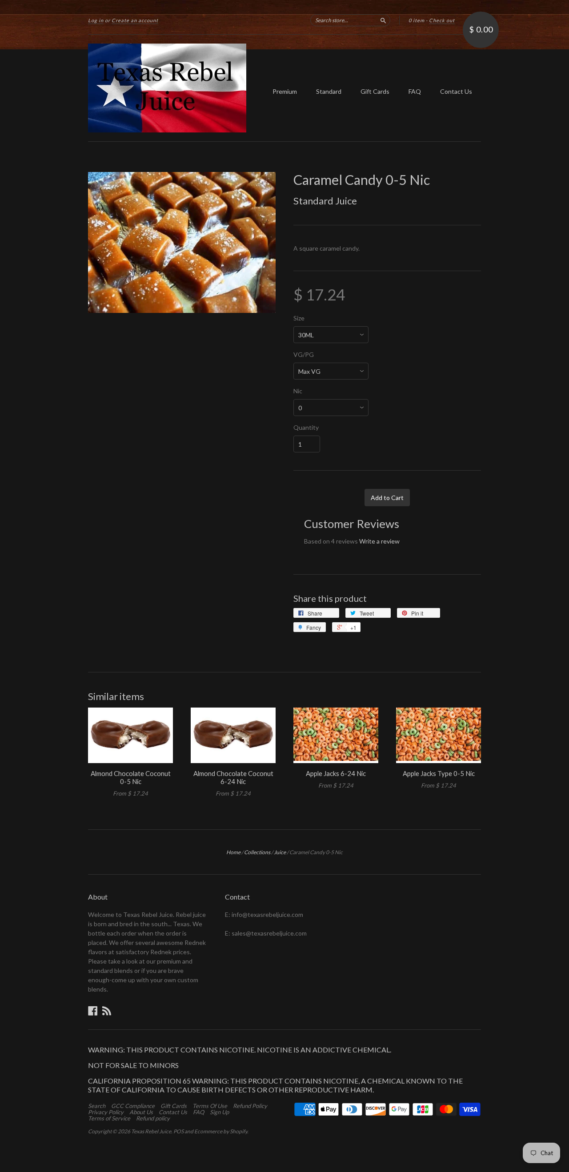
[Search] (383, 20)
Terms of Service (109, 1118)
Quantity (306, 427)
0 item (417, 20)
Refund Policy (250, 1106)
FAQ (415, 91)
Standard (328, 91)
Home (233, 852)
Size (299, 318)
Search (96, 1106)
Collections (257, 852)
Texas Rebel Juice (151, 1131)
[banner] (170, 88)
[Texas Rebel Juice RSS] (107, 1010)
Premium (284, 91)
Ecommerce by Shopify (220, 1131)
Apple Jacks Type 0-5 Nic (439, 773)
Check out (442, 20)
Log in (96, 20)
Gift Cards (375, 91)
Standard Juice (325, 201)
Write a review (379, 541)
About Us (141, 1112)
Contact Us (456, 91)
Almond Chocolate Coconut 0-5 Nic (131, 777)
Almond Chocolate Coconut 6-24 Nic (233, 777)
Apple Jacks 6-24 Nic (336, 773)
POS (178, 1131)
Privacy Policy (106, 1112)
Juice (280, 852)
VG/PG (303, 354)
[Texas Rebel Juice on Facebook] (93, 1010)
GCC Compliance (133, 1106)
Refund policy (153, 1118)
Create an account (135, 20)
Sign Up (219, 1112)
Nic (297, 391)
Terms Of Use (209, 1106)
